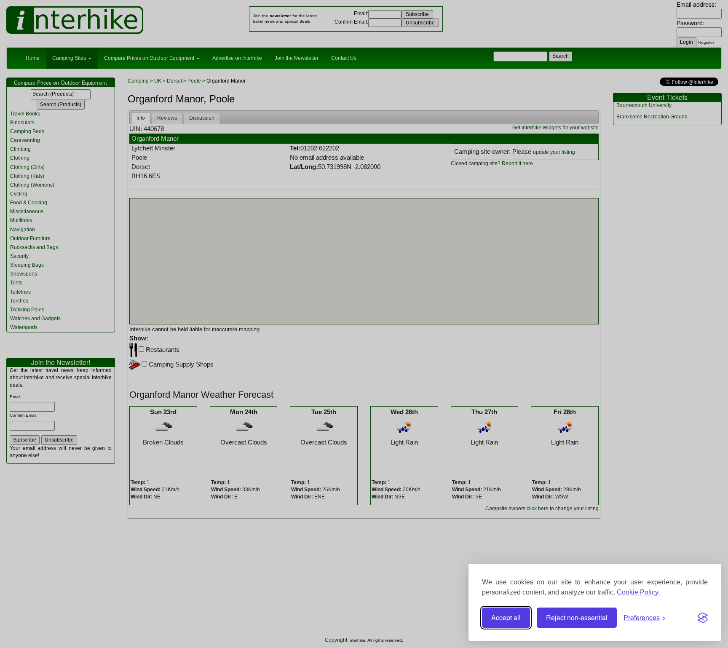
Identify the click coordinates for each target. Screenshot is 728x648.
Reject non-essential (577, 617)
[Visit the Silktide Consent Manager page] (703, 618)
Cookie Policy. (638, 592)
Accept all (506, 617)
